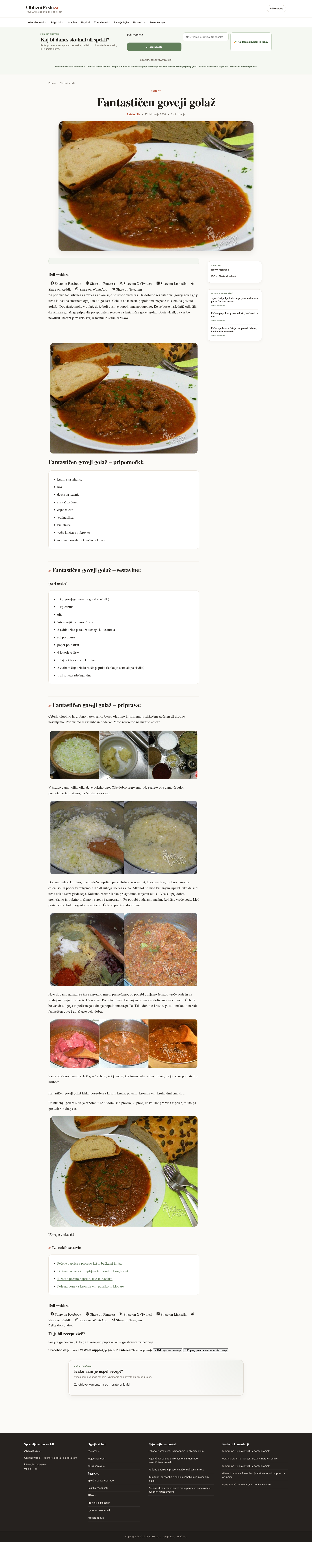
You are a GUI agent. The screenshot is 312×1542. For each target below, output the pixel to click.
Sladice (72, 22)
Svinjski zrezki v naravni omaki (252, 1451)
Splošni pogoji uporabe (101, 1480)
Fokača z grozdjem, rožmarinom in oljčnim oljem (176, 1451)
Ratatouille (133, 114)
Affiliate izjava (96, 1517)
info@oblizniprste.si (35, 1464)
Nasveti (139, 22)
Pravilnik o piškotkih (99, 1502)
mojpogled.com (96, 1458)
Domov (52, 83)
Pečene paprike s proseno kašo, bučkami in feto (90, 1263)
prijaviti (125, 1384)
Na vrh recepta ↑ (220, 269)
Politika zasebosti (98, 1487)
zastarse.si (94, 1451)
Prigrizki (57, 22)
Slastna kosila (67, 83)
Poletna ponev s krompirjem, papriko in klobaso (90, 1286)
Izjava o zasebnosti (99, 1510)
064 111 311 (31, 1468)
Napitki (85, 22)
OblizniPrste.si (32, 1451)
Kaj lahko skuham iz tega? (251, 41)
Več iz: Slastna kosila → (223, 276)
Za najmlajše (121, 22)
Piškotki (92, 1495)
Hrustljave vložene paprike (243, 66)
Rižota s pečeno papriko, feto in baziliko (84, 1278)
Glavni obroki (37, 22)
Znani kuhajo (157, 22)
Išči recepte (276, 8)
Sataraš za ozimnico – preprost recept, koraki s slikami (147, 66)
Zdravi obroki (102, 22)
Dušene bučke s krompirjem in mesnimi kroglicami (92, 1271)
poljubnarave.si (96, 1465)
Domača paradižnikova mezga (102, 66)
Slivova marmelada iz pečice (213, 66)
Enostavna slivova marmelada (70, 66)
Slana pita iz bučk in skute (255, 1484)
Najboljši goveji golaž (187, 66)
